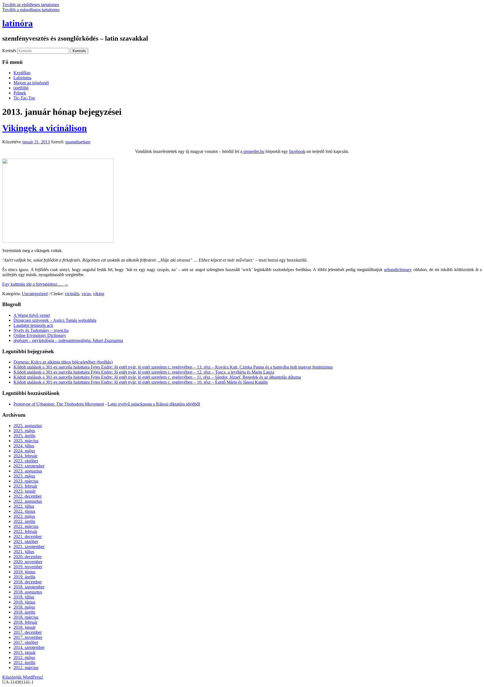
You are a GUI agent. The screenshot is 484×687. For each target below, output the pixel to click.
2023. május (24, 476)
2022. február (25, 531)
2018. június (24, 602)
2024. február (25, 455)
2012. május (24, 657)
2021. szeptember (29, 546)
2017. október (25, 642)
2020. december (27, 556)
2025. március (25, 440)
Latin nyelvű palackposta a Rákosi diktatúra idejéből (154, 404)
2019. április (24, 576)
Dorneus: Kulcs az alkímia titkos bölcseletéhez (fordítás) (63, 362)
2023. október (25, 460)
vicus (86, 293)
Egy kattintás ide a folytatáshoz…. (35, 284)
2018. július (23, 597)
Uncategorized (35, 293)
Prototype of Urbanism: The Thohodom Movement (58, 404)
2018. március (25, 617)
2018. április (24, 612)
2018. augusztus (27, 592)
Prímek (19, 92)
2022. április (24, 521)
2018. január (24, 627)
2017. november (27, 637)
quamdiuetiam (77, 141)
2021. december (27, 536)
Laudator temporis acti (33, 325)
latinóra (17, 23)
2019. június (24, 571)
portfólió (21, 87)
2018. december (27, 581)
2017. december (27, 632)
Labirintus (22, 77)
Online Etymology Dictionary (39, 335)
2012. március (25, 667)
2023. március (25, 481)
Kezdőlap (22, 72)
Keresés (9, 50)
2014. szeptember (29, 647)
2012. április (24, 662)
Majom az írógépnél (31, 82)
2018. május (24, 607)
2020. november (27, 561)
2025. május (24, 430)
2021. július (23, 551)
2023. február (25, 486)
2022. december (27, 496)
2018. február (25, 622)
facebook (297, 151)
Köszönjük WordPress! (22, 677)
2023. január (24, 491)
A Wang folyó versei (31, 315)
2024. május (24, 450)
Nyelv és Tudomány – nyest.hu (41, 330)
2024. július (23, 445)
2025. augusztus (27, 425)
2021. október (25, 541)
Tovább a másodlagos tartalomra (30, 9)
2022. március (25, 526)
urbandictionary (398, 269)
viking (98, 293)
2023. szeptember (29, 466)
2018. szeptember (29, 586)
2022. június (24, 511)
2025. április (24, 435)
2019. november (27, 566)
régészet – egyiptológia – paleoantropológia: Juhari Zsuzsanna (68, 340)
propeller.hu (253, 151)
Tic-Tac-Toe (24, 98)
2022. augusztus (27, 501)
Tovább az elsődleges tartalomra (30, 4)
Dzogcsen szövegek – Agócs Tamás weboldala (54, 320)
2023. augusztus (27, 471)
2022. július (23, 506)
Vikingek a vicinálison (44, 128)
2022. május (24, 516)
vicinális (72, 293)
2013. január (24, 652)
